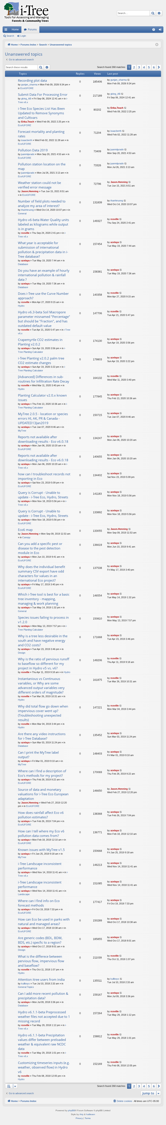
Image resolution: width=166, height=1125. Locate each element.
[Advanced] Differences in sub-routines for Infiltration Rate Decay (43, 379)
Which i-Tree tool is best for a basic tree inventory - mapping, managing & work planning (43, 599)
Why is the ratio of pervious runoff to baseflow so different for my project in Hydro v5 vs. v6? (43, 663)
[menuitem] (153, 29)
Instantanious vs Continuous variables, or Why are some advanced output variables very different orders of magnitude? (41, 685)
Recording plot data (32, 80)
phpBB (71, 1110)
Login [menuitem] (161, 30)
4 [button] (144, 67)
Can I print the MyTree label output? (38, 754)
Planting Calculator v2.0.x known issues (42, 397)
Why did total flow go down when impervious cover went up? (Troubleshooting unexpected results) (43, 713)
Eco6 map (25, 529)
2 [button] (134, 67)
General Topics (26, 987)
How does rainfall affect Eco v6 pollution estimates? (41, 814)
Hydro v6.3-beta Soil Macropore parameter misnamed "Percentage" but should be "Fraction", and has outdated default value (44, 319)
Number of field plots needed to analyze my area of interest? (41, 203)
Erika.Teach (27, 121)
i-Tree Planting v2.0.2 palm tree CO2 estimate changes (41, 360)
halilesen (90, 1114)
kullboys (25, 983)
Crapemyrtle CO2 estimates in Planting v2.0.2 (40, 341)
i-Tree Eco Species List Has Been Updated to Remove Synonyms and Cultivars (41, 113)
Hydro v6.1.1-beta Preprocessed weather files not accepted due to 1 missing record (44, 1016)
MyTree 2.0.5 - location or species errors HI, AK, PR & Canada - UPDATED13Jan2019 (43, 418)
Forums (32, 29)
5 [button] (149, 67)
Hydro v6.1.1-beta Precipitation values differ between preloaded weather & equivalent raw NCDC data (42, 1042)
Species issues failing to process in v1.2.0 (43, 619)
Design (21, 652)
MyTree (22, 430)
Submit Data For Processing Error (42, 94)
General (22, 213)
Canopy (26, 537)
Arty (81, 1114)
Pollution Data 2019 (33, 150)
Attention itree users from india (41, 979)
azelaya (25, 260)
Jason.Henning (29, 191)
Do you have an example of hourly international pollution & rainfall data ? (43, 275)
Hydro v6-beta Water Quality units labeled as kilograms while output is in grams (43, 224)
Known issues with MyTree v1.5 (41, 849)
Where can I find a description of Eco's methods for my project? (42, 773)
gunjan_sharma (29, 84)
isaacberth (26, 140)
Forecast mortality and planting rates (41, 133)
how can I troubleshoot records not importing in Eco (44, 476)
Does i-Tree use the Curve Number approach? (43, 295)
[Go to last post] (128, 80)
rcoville (25, 233)
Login (23, 36)
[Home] (26, 13)
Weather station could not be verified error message (39, 184)
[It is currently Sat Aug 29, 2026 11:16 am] (156, 44)
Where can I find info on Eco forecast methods (39, 903)
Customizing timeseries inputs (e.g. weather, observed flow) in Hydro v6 (44, 1067)
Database (23, 264)
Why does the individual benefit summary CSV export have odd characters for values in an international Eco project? (41, 573)
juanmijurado (27, 154)
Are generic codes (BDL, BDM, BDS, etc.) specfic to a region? (40, 940)
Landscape (24, 894)
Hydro (21, 305)
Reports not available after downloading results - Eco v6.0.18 (43, 439)
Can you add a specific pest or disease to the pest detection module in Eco (40, 548)
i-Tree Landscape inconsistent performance (39, 865)
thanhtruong (27, 210)
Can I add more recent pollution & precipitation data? (43, 995)
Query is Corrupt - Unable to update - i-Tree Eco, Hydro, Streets (43, 494)
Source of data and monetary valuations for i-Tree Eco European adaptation (43, 794)
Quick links (6, 30)
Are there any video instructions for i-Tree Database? (41, 736)
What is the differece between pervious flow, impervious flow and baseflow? (41, 961)
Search (10, 36)
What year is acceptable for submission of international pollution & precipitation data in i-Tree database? (43, 250)
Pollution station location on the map (41, 166)
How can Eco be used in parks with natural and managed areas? (44, 921)
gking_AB (26, 98)
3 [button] (139, 67)
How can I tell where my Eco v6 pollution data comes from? (41, 833)
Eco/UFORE (27, 88)
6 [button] (154, 67)
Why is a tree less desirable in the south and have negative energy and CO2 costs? (42, 640)
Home (15, 29)
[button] (159, 67)
